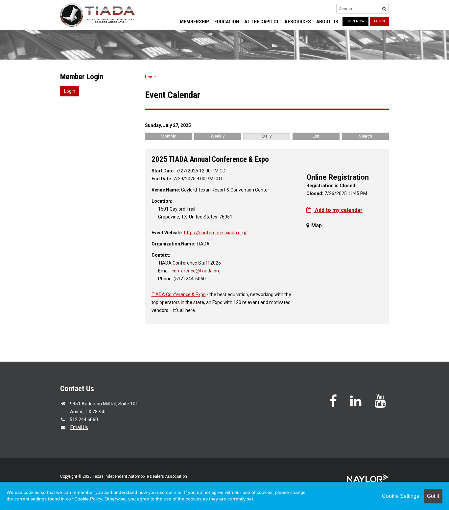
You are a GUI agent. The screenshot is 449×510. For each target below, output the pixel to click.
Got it (433, 496)
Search (365, 136)
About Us (327, 22)
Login (379, 21)
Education (226, 22)
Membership (194, 22)
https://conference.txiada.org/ (215, 232)
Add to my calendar (338, 210)
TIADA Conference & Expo (179, 294)
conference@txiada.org (196, 270)
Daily (267, 136)
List (316, 136)
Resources (298, 22)
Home (150, 77)
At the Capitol (261, 22)
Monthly (168, 136)
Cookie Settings (400, 496)
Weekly (218, 136)
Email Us (79, 427)
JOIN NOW (355, 21)
